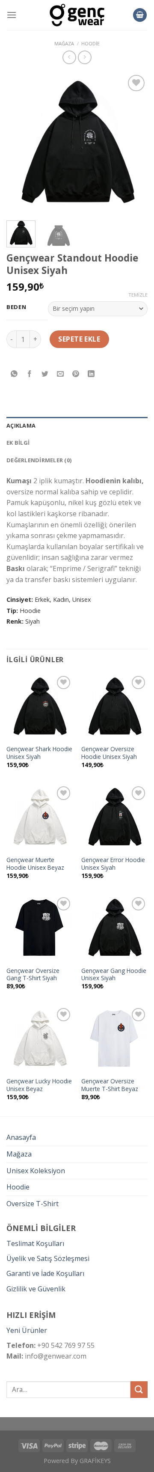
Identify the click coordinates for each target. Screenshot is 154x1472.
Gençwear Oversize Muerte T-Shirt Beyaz (109, 1084)
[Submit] (139, 1389)
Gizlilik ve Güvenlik (35, 1289)
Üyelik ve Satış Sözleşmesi (47, 1258)
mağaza (64, 43)
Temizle (138, 295)
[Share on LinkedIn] (91, 374)
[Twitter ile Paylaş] (45, 374)
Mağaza (19, 1154)
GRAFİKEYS (95, 1461)
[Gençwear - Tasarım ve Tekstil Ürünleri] (77, 15)
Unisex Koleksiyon (35, 1170)
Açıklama (21, 425)
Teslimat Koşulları (35, 1243)
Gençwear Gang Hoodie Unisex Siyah (113, 974)
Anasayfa (21, 1137)
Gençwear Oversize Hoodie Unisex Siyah (109, 752)
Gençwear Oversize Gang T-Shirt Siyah (32, 974)
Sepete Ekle (79, 339)
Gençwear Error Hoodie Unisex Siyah (113, 863)
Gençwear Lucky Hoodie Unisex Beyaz (39, 1084)
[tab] (77, 425)
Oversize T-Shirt (32, 1203)
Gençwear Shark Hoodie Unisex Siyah (39, 752)
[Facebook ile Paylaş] (30, 374)
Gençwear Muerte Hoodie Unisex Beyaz (35, 863)
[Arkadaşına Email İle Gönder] (60, 374)
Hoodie (90, 43)
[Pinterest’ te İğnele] (76, 374)
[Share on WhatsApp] (14, 374)
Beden (16, 307)
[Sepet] (140, 15)
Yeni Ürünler (26, 1330)
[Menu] (11, 14)
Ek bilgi (18, 442)
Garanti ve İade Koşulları (45, 1273)
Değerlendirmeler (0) (38, 460)
